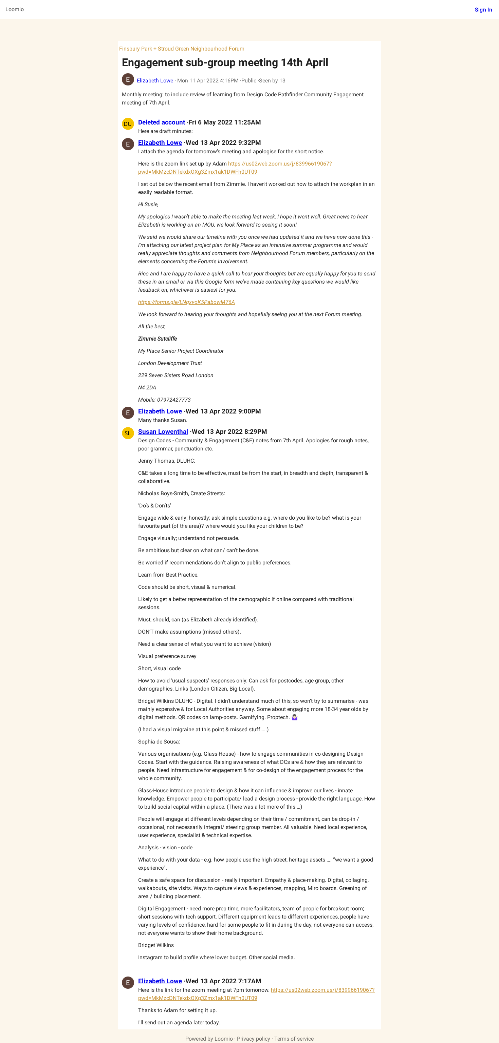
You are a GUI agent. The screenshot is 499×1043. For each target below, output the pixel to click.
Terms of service (294, 1039)
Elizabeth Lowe (155, 80)
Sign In (483, 9)
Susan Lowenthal (163, 432)
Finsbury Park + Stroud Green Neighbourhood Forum (181, 48)
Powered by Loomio (209, 1039)
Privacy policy (253, 1039)
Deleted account (161, 122)
